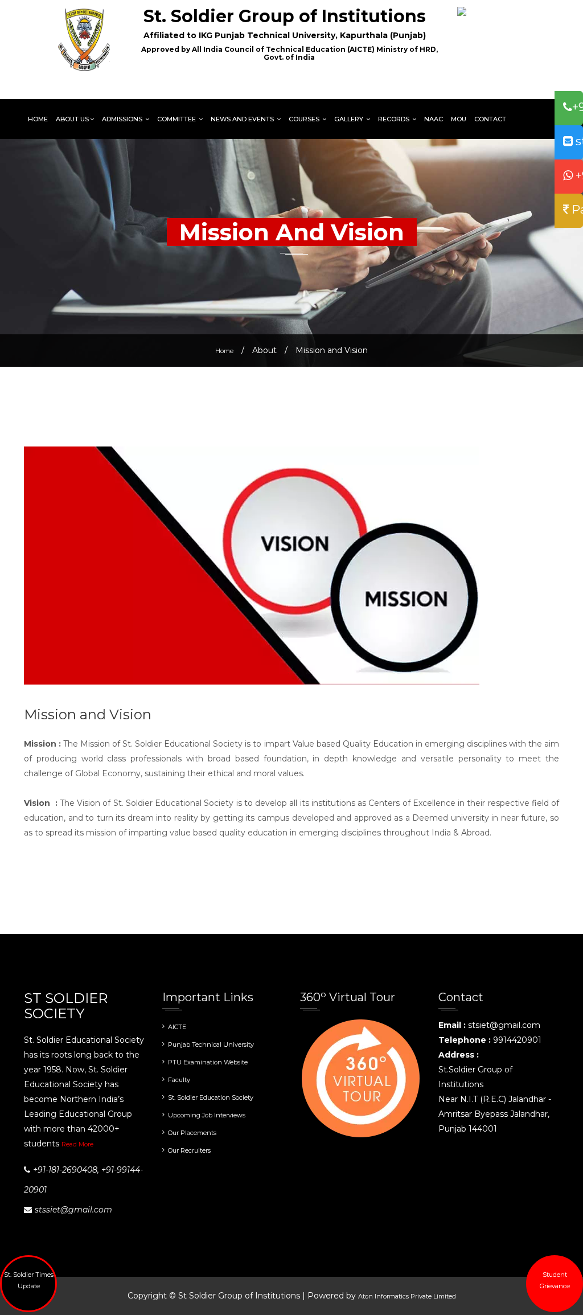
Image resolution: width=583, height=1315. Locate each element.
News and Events (243, 119)
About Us (72, 119)
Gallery (349, 119)
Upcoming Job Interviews (206, 1115)
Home (38, 119)
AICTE (177, 1027)
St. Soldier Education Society (210, 1097)
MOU (458, 119)
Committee (177, 119)
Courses (305, 119)
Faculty (179, 1080)
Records (394, 119)
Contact (490, 119)
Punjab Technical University (211, 1044)
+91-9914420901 (578, 175)
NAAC (433, 119)
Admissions (123, 119)
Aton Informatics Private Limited (407, 1296)
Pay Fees (576, 209)
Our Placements (192, 1133)
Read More (77, 1144)
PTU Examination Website (208, 1062)
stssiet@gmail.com (578, 141)
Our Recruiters (189, 1150)
